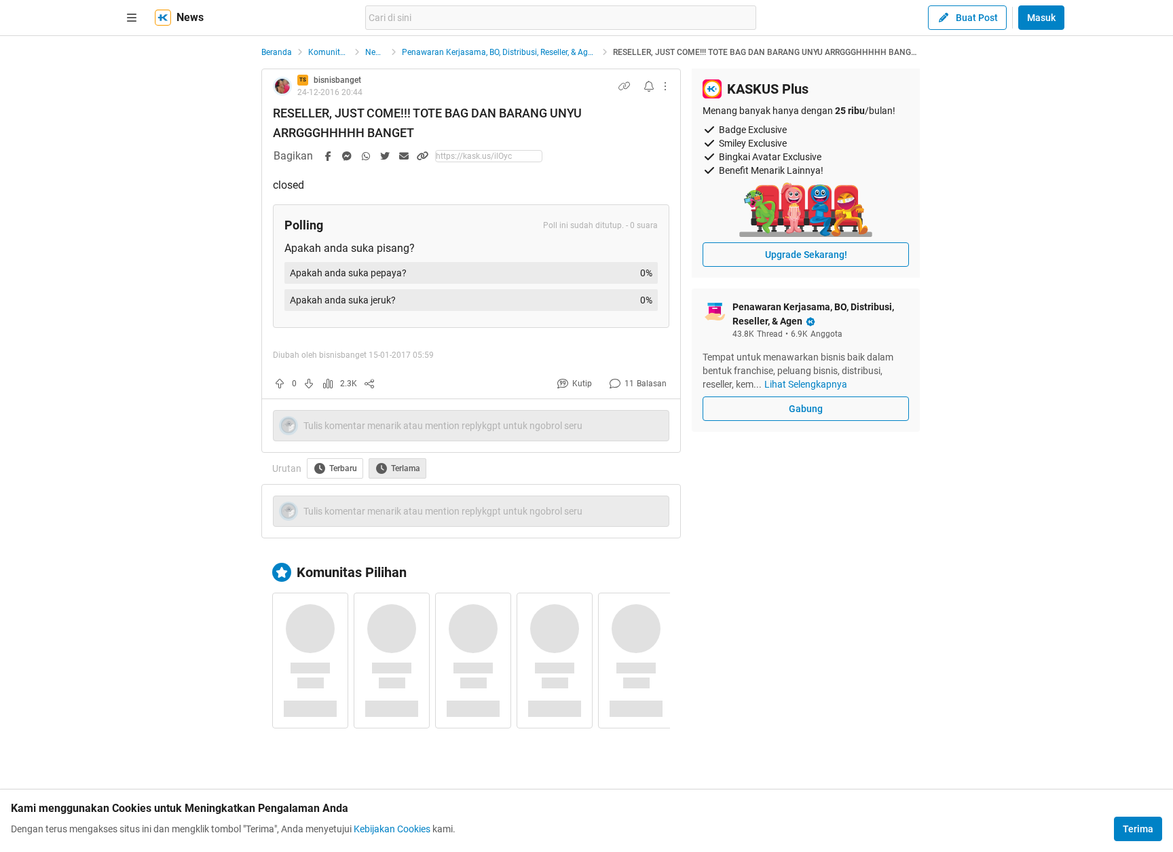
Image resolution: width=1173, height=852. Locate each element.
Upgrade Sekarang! (806, 254)
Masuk (1041, 17)
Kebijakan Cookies (392, 828)
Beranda (276, 52)
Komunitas (328, 52)
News (375, 52)
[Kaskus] (163, 18)
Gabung (806, 408)
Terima (1138, 828)
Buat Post (977, 17)
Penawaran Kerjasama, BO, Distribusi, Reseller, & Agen (499, 52)
